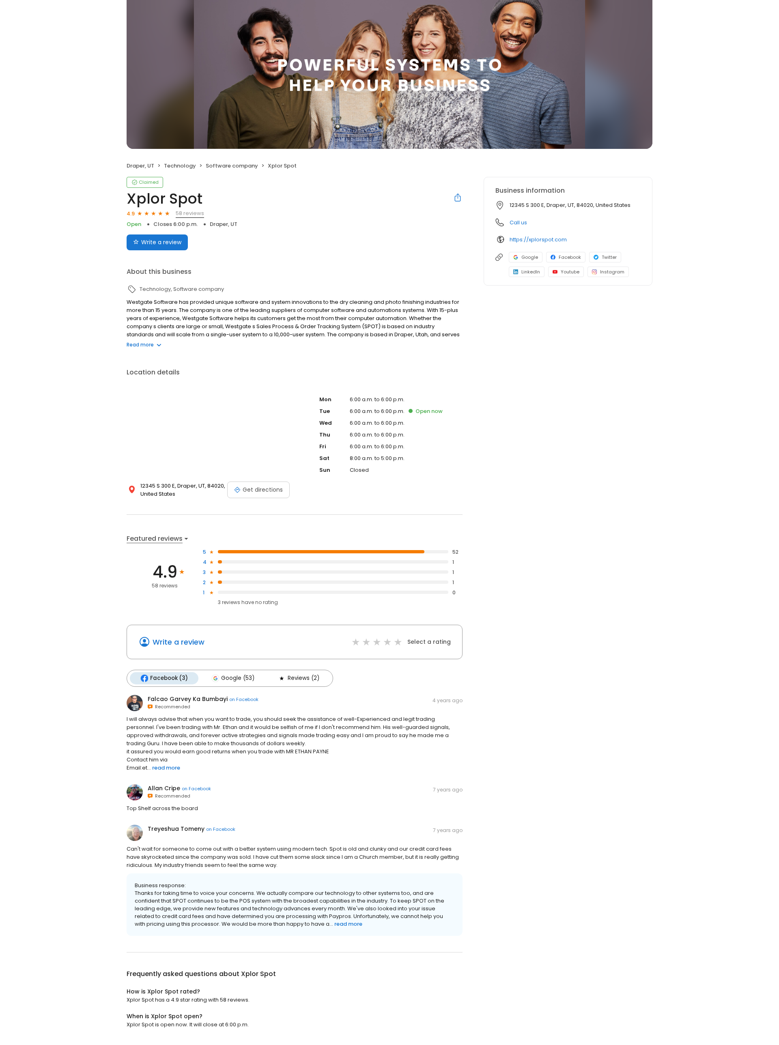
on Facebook (243, 699)
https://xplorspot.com (538, 239)
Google (529, 257)
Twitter (609, 257)
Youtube (570, 272)
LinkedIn (530, 272)
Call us (518, 222)
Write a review (161, 242)
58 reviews (190, 213)
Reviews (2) (303, 678)
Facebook (570, 257)
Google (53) (237, 678)
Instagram (612, 272)
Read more (140, 344)
